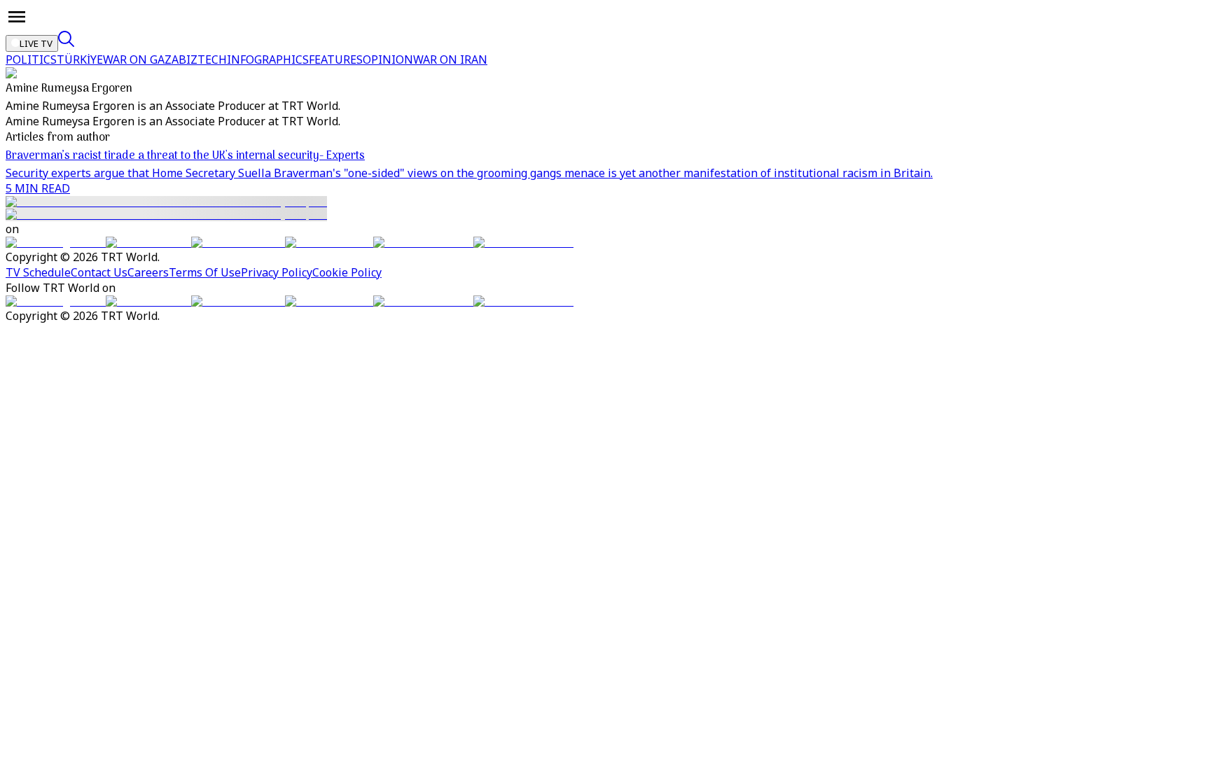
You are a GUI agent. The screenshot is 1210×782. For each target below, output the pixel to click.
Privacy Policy (276, 272)
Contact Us (99, 272)
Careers (148, 272)
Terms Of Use (205, 272)
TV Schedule (38, 272)
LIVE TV (36, 43)
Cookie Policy (347, 272)
